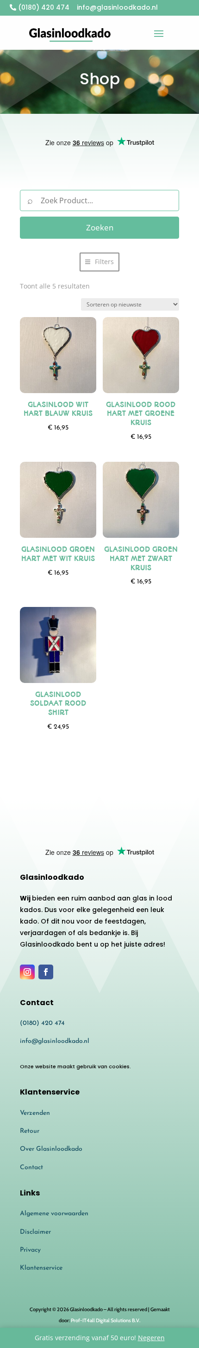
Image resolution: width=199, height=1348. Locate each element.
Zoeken (99, 227)
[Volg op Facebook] (45, 972)
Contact (31, 1167)
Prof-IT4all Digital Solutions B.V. (105, 1320)
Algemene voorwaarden (54, 1213)
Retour (29, 1131)
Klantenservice (41, 1268)
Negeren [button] (151, 1337)
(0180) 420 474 (42, 7)
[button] (99, 262)
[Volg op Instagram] (27, 972)
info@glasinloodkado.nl (54, 1041)
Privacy (30, 1250)
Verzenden (35, 1113)
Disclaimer (35, 1232)
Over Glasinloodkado (51, 1149)
